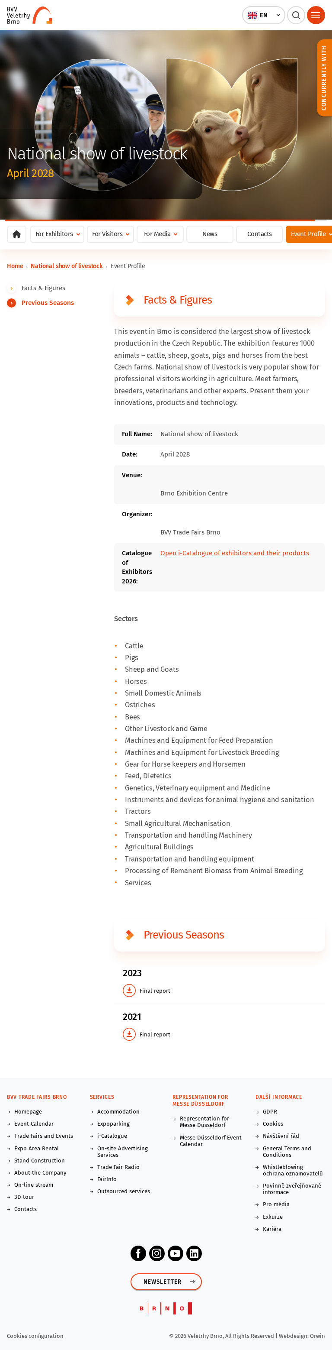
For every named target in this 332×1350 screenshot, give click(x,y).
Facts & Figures (43, 288)
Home (15, 266)
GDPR (270, 1112)
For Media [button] (157, 234)
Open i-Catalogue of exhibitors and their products (234, 553)
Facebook (138, 1253)
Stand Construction (39, 1161)
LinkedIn (194, 1253)
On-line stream (33, 1185)
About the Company (40, 1173)
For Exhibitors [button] (54, 234)
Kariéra (272, 1229)
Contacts (259, 234)
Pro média (276, 1204)
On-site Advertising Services (122, 1152)
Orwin (317, 1336)
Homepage (28, 1112)
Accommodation (118, 1112)
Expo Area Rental (36, 1149)
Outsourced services (123, 1191)
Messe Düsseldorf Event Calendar (211, 1141)
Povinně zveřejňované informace (292, 1189)
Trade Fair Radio (118, 1167)
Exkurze (273, 1217)
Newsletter (163, 1282)
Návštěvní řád (281, 1136)
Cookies (273, 1124)
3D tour (24, 1197)
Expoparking (113, 1124)
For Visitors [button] (107, 234)
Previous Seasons (48, 303)
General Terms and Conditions (287, 1152)
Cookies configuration (35, 1336)
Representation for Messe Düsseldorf (204, 1122)
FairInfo (107, 1179)
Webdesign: (294, 1336)
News (209, 234)
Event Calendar (34, 1124)
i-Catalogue (112, 1136)
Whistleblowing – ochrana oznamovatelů (293, 1170)
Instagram (157, 1253)
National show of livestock (67, 266)
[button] (264, 15)
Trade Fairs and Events (43, 1136)
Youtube (175, 1253)
